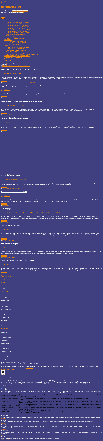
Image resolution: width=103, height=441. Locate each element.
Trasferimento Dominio (6, 309)
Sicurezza (8, 40)
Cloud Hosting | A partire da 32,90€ (16, 37)
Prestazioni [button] (3, 418)
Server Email (4, 320)
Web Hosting (17, 73)
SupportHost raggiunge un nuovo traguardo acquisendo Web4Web (24, 86)
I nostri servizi (4, 285)
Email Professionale (6, 317)
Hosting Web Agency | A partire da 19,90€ (18, 29)
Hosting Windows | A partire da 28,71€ (17, 31)
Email (6, 45)
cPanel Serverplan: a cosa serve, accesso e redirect (18, 260)
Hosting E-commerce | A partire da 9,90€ (18, 22)
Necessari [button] (3, 386)
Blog (6, 59)
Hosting (7, 21)
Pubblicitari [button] (3, 429)
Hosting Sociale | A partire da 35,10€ (17, 28)
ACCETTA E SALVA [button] (6, 439)
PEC (2, 325)
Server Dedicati (8, 105)
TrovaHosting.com (11, 6)
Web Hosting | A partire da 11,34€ (16, 34)
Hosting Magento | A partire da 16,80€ (17, 25)
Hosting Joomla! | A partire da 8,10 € (17, 24)
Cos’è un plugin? (6, 209)
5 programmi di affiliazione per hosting (14, 118)
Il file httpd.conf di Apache (10, 244)
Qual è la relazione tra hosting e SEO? (14, 192)
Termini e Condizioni (6, 300)
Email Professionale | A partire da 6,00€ (18, 47)
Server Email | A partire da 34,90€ (16, 50)
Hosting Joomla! (27, 212)
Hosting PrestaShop (47, 212)
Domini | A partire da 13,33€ (13, 51)
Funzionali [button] (3, 414)
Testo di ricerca (5, 12)
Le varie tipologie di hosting (10, 175)
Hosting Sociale (5, 348)
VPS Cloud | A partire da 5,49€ (15, 38)
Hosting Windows (5, 354)
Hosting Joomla (5, 343)
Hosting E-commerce (17, 212)
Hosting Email (4, 356)
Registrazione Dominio (6, 306)
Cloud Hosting (7, 212)
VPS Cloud (15, 105)
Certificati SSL (4, 323)
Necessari (5, 388)
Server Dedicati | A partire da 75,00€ (17, 56)
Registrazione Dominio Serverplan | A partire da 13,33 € (22, 53)
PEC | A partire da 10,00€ (14, 44)
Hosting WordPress (9, 73)
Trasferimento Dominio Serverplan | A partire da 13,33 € (22, 54)
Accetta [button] (12, 369)
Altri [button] (2, 435)
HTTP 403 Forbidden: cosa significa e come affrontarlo (20, 69)
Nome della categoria (6, 10)
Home (2, 63)
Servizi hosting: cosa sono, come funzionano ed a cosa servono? (22, 101)
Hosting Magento (36, 212)
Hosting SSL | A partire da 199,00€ (16, 42)
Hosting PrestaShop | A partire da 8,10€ (18, 26)
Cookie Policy (4, 297)
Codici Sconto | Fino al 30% (14, 57)
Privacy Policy (4, 294)
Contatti (7, 60)
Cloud (6, 35)
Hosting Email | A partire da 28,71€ (16, 48)
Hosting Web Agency (6, 351)
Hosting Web (4, 332)
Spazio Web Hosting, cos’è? (10, 225)
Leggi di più (4, 81)
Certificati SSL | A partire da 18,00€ (17, 41)
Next (4, 279)
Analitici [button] (3, 423)
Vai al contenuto (5, 1)
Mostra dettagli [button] (5, 369)
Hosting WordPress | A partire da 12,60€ (18, 32)
